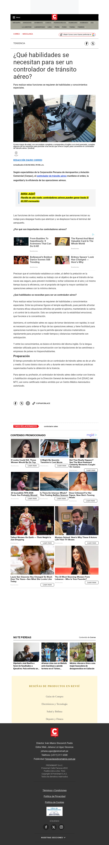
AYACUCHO (27, 23)
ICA (92, 23)
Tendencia (19, 43)
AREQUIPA (16, 23)
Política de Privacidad (54, 796)
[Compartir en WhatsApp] (28, 403)
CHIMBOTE (38, 23)
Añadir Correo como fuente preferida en (77, 35)
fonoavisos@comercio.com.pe (60, 759)
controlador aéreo (51, 426)
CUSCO (48, 23)
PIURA (57, 27)
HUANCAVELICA (60, 23)
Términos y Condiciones (55, 790)
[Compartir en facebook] (87, 43)
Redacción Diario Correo (27, 160)
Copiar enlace (43, 403)
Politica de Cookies (54, 802)
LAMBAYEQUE (39, 27)
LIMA (50, 27)
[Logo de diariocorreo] (54, 17)
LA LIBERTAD (27, 27)
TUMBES (81, 27)
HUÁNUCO (84, 23)
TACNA (72, 27)
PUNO (64, 27)
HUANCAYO (73, 23)
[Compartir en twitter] (93, 43)
